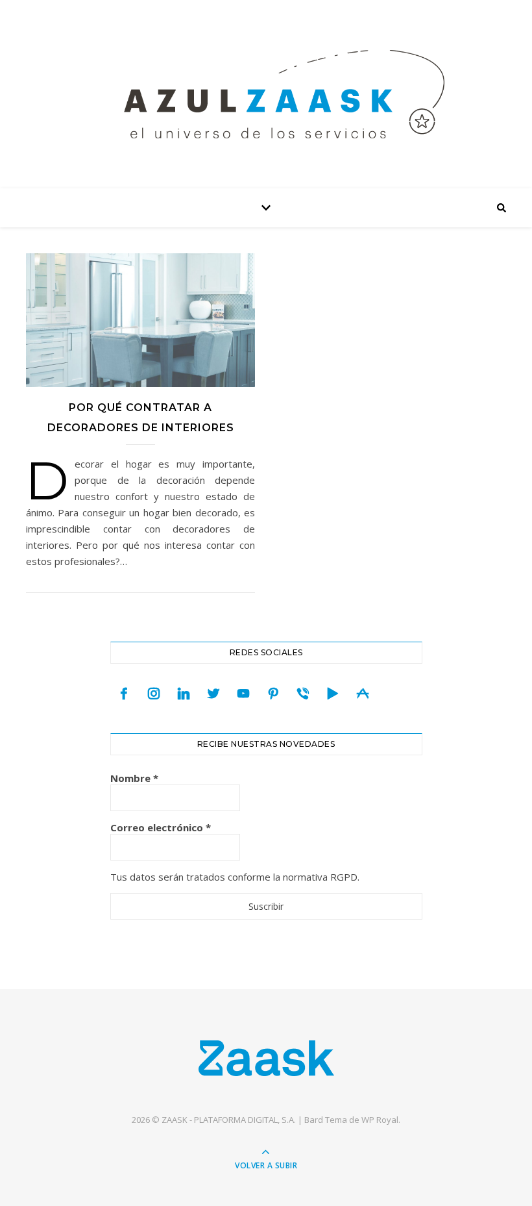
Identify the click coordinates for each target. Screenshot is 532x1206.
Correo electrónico (160, 827)
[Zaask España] (266, 1057)
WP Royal (379, 1119)
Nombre (134, 778)
